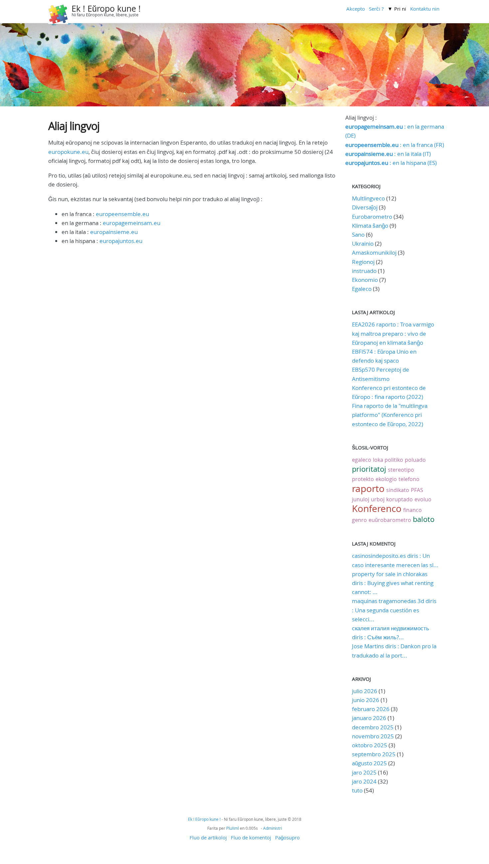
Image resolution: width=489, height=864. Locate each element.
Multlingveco (368, 198)
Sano (358, 234)
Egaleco (362, 289)
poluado (415, 459)
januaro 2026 (369, 718)
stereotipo (401, 469)
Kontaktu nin (424, 8)
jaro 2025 (364, 772)
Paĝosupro (287, 837)
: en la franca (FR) (394, 145)
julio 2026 (364, 691)
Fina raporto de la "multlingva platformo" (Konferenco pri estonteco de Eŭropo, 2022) (389, 415)
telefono (409, 479)
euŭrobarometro (390, 520)
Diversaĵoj (365, 207)
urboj (378, 499)
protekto (363, 479)
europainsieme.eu (114, 232)
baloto (423, 519)
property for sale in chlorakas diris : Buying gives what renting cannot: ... (392, 583)
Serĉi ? (376, 8)
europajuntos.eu (120, 241)
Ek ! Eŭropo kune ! (106, 8)
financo (412, 510)
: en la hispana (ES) (391, 163)
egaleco (361, 459)
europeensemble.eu (122, 214)
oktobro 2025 (369, 745)
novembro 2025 (373, 736)
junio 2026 (365, 700)
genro (359, 520)
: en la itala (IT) (388, 154)
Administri (272, 828)
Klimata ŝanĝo (370, 225)
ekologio (386, 479)
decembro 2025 (373, 727)
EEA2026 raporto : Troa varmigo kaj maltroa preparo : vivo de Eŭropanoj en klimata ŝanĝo (393, 333)
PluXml (232, 828)
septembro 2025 (374, 754)
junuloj (360, 499)
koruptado (399, 499)
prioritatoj (369, 469)
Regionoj (363, 262)
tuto (358, 790)
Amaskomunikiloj (374, 252)
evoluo (422, 499)
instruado (364, 271)
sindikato (397, 490)
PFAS (417, 490)
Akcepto (355, 8)
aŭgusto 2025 (369, 763)
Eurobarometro (372, 216)
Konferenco (377, 508)
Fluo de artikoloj (208, 837)
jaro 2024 (364, 781)
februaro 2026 (371, 709)
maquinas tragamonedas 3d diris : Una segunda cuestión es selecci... (394, 610)
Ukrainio (363, 243)
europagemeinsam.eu (131, 223)
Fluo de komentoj (251, 837)
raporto (368, 488)
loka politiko (388, 459)
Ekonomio (365, 280)
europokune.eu (68, 152)
